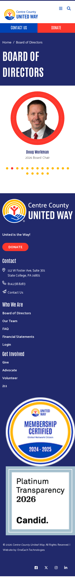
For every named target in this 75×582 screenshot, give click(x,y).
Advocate (9, 370)
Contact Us (19, 27)
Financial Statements (18, 336)
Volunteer (10, 378)
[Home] (37, 0)
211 (4, 386)
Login (6, 344)
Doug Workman (37, 151)
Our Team (9, 321)
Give (5, 362)
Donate (56, 27)
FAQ (5, 329)
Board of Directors (16, 313)
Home (7, 42)
